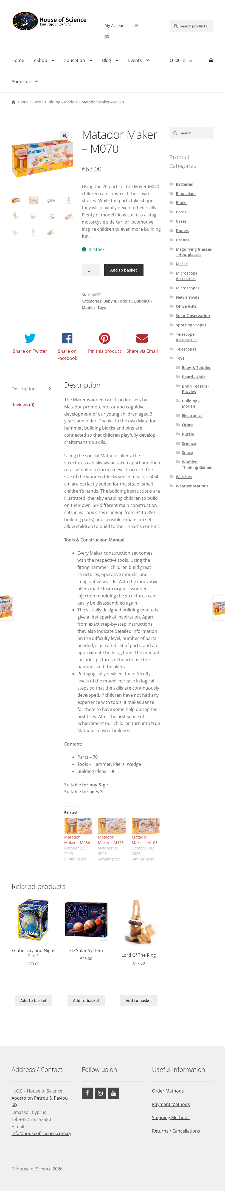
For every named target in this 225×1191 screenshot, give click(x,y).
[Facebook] (87, 1093)
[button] (64, 135)
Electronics (192, 415)
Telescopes (186, 349)
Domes (182, 230)
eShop (40, 60)
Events (135, 60)
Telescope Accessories (187, 337)
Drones (182, 239)
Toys (37, 102)
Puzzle (188, 434)
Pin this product (104, 351)
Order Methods (168, 1091)
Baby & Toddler (117, 301)
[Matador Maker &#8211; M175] (112, 826)
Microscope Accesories (187, 275)
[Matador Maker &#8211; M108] (146, 826)
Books (181, 202)
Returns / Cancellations (176, 1131)
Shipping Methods (171, 1117)
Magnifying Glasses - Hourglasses (194, 252)
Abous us (21, 81)
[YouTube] (113, 1093)
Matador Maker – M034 (77, 839)
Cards (181, 212)
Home (18, 60)
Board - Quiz (193, 376)
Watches (184, 476)
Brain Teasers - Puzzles (196, 388)
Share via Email (142, 351)
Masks (182, 263)
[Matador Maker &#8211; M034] (78, 826)
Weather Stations (192, 486)
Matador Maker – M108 (145, 839)
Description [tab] (24, 389)
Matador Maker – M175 (111, 839)
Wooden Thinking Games (197, 464)
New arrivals (187, 297)
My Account (115, 25)
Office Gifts (186, 306)
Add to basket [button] (33, 1000)
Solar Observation (193, 315)
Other (187, 424)
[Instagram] (100, 1093)
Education (74, 60)
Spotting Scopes (191, 325)
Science (189, 443)
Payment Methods (171, 1104)
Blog (106, 60)
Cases (181, 221)
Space (187, 452)
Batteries (184, 184)
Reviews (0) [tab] (23, 405)
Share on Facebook (67, 354)
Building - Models (61, 102)
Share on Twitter (30, 351)
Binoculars (186, 193)
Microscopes (187, 287)
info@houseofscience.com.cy (41, 1133)
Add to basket (123, 270)
